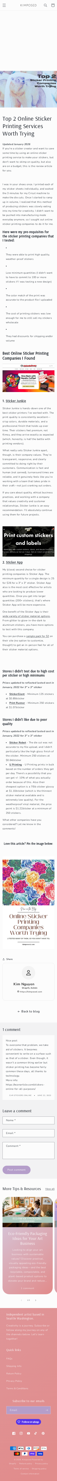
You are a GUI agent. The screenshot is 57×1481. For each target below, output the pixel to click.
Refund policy (25, 1463)
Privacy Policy (14, 1381)
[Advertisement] (28, 40)
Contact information (30, 1473)
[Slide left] (21, 1300)
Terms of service (21, 1468)
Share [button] (9, 959)
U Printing (15, 764)
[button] (4, 5)
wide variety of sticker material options (26, 616)
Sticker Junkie (16, 401)
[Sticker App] (29, 541)
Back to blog (30, 1011)
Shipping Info (13, 1366)
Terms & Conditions (17, 1388)
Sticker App (14, 562)
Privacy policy (41, 1463)
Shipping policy (39, 1468)
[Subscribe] (47, 1410)
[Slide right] (35, 1300)
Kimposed (26, 1459)
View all (49, 1188)
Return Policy (13, 1373)
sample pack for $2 (37, 636)
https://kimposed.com (30, 991)
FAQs (9, 1358)
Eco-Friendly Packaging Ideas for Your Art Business (27, 1238)
